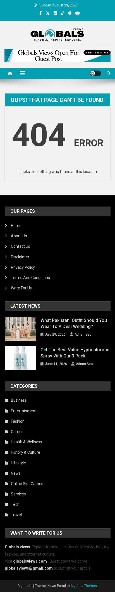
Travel (16, 515)
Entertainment (24, 411)
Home (16, 225)
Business (19, 400)
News (16, 473)
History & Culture (25, 452)
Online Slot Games (27, 483)
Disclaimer (20, 257)
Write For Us (21, 288)
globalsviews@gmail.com (29, 568)
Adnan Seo (83, 334)
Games (17, 431)
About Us (19, 236)
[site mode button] (95, 73)
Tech (15, 504)
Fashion (18, 421)
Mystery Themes (84, 586)
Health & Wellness (26, 442)
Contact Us (20, 246)
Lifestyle (18, 463)
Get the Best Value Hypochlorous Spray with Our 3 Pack (74, 353)
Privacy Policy (23, 267)
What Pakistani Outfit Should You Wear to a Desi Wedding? (73, 323)
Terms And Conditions (30, 277)
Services (18, 494)
